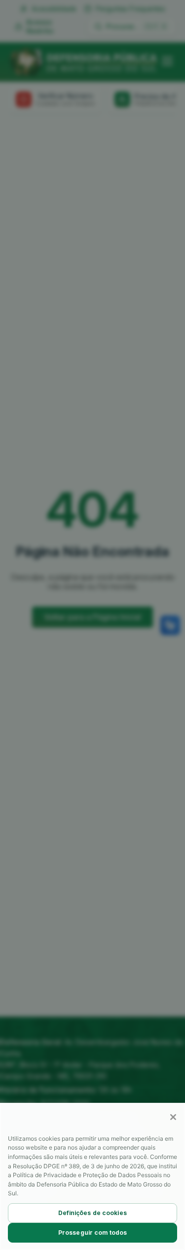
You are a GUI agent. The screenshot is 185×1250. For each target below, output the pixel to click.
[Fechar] (173, 1117)
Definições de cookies (92, 1213)
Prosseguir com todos (92, 1232)
